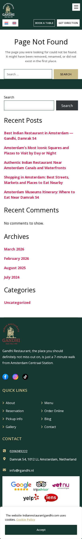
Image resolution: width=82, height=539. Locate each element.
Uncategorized (17, 302)
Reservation (15, 411)
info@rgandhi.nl (22, 470)
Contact (50, 427)
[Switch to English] (14, 23)
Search (9, 97)
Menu (48, 403)
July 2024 (11, 277)
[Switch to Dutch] (6, 23)
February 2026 (16, 258)
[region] (41, 523)
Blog (47, 419)
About (10, 403)
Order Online (54, 411)
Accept (41, 530)
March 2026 (14, 249)
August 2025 (15, 267)
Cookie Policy (25, 519)
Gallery (11, 427)
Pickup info (14, 419)
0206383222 (18, 451)
